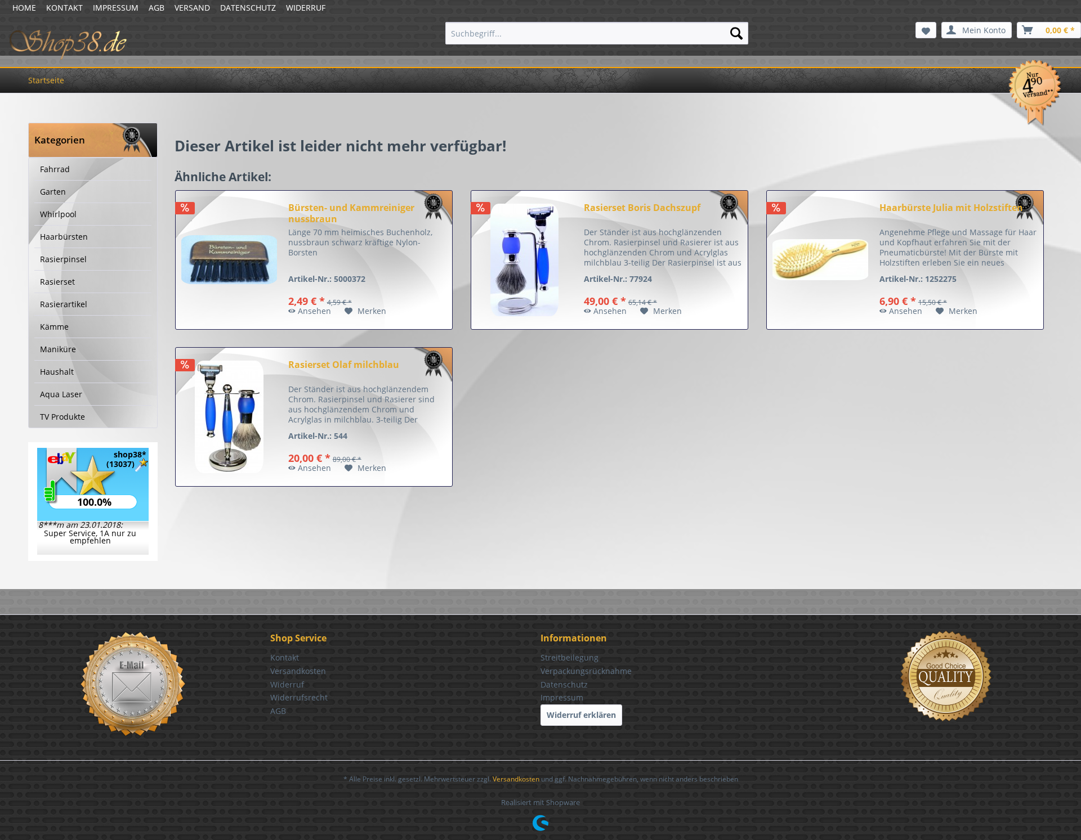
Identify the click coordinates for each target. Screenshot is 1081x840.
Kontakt (284, 657)
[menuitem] (596, 33)
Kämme (54, 326)
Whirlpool (58, 214)
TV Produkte (62, 416)
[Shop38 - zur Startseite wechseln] (68, 36)
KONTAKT (64, 7)
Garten (53, 191)
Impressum (561, 697)
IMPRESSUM (116, 7)
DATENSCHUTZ (248, 7)
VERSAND (192, 7)
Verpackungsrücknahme (586, 671)
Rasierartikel (63, 304)
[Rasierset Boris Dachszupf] (525, 260)
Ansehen (314, 311)
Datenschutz (564, 684)
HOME (24, 7)
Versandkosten (298, 671)
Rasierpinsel (63, 259)
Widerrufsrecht (299, 697)
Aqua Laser (61, 394)
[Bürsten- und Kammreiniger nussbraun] (229, 260)
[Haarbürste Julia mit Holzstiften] (820, 260)
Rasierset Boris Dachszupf (642, 208)
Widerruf (287, 684)
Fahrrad (55, 169)
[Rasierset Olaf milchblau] (229, 417)
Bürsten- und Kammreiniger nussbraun (351, 213)
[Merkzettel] (925, 30)
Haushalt (57, 371)
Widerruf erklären (581, 714)
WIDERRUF (305, 7)
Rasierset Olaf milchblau (343, 365)
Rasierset (57, 281)
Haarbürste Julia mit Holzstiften (951, 208)
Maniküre (58, 349)
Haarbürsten (64, 236)
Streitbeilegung (569, 657)
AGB (156, 7)
